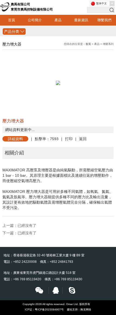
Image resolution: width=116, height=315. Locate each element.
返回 (83, 139)
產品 (58, 20)
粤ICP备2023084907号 (49, 309)
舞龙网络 (85, 309)
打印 (69, 139)
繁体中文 (101, 3)
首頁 (11, 20)
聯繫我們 (104, 20)
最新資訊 (81, 20)
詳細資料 (15, 139)
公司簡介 (35, 20)
